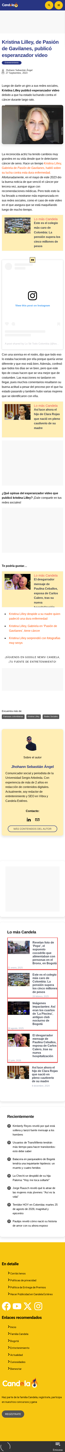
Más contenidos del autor (32, 828)
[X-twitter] (27, 1306)
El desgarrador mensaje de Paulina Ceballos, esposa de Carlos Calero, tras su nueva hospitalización (46, 593)
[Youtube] (16, 1306)
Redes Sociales (51, 717)
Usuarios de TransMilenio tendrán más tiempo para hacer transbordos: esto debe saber (34, 1147)
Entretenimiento (12, 63)
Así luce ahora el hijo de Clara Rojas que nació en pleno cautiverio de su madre (47, 419)
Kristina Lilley (34, 717)
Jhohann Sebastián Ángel (19, 70)
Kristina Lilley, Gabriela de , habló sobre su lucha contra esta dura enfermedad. (32, 168)
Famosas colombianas (13, 717)
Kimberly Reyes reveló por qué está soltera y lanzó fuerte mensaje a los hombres (34, 1130)
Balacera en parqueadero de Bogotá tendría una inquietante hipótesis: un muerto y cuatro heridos (34, 1163)
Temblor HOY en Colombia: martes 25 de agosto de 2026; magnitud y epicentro (35, 1209)
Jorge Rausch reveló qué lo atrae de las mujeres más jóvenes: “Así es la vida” (34, 1192)
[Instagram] (38, 1306)
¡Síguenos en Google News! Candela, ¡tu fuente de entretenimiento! (32, 659)
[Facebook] (6, 1306)
